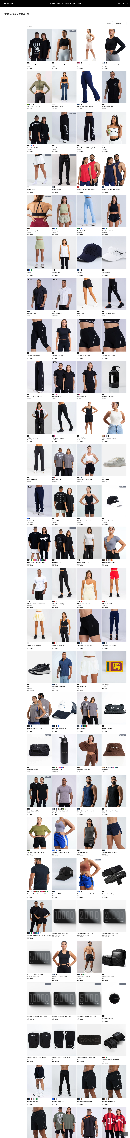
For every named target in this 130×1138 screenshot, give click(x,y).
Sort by (109, 23)
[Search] (119, 3)
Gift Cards (77, 3)
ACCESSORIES (66, 3)
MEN (58, 3)
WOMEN (52, 3)
